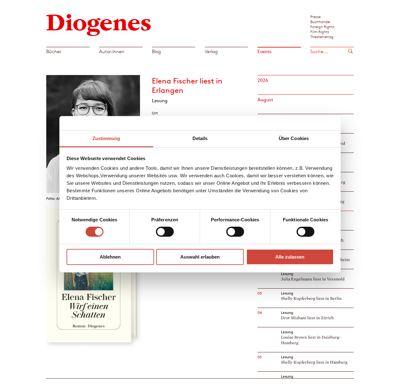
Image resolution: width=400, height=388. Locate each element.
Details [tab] (200, 138)
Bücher (53, 51)
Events (265, 51)
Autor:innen (111, 51)
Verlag (211, 51)
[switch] (165, 232)
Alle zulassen (289, 257)
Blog (156, 51)
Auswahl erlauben (200, 257)
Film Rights (319, 31)
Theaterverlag (321, 36)
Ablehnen (110, 257)
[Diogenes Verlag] (98, 24)
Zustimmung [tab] (106, 138)
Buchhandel (320, 21)
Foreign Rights (322, 26)
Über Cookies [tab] (294, 138)
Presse (315, 16)
